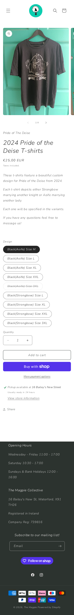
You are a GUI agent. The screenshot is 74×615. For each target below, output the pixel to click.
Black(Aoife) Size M (21, 249)
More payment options (37, 376)
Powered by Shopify (49, 607)
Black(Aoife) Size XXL (23, 277)
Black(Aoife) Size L (21, 258)
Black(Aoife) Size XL (22, 268)
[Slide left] (27, 122)
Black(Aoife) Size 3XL (25, 287)
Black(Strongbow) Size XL (26, 305)
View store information (23, 398)
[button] (8, 10)
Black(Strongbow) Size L (25, 295)
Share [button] (11, 409)
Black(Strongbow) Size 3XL (27, 323)
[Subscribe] (60, 546)
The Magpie (30, 607)
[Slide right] (46, 122)
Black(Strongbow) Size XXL (27, 314)
